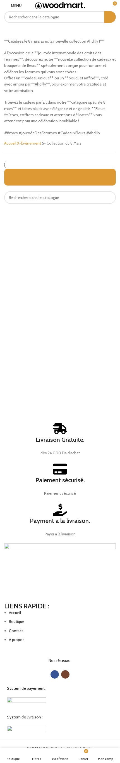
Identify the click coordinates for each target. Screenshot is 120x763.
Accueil (10, 143)
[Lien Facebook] (55, 674)
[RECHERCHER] (110, 17)
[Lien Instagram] (65, 674)
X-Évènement (29, 143)
